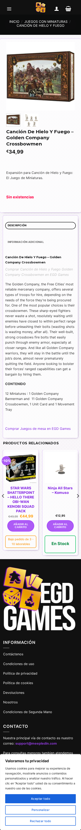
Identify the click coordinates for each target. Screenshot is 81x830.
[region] (40, 792)
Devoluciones (13, 693)
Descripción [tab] (17, 225)
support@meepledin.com (36, 743)
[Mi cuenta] (56, 8)
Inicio (14, 21)
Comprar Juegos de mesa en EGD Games (38, 429)
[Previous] (13, 76)
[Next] (68, 76)
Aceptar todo (40, 798)
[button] (9, 8)
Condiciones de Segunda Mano (27, 712)
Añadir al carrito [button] (21, 526)
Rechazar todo (40, 821)
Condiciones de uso (18, 664)
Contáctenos (13, 654)
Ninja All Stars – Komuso (60, 490)
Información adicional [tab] (26, 242)
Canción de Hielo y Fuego (40, 25)
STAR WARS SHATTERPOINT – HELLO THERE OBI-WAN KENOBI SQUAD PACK (20, 499)
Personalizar (40, 810)
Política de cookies (18, 683)
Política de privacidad (20, 673)
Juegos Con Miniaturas (46, 21)
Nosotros (10, 702)
